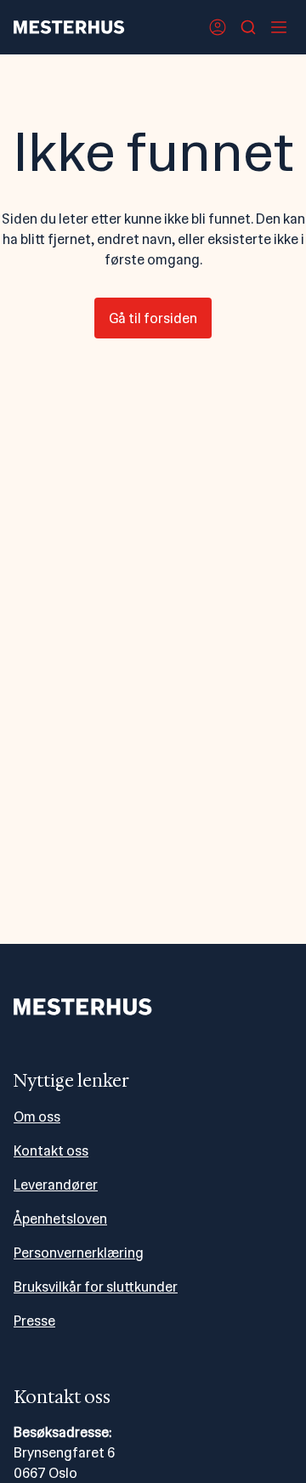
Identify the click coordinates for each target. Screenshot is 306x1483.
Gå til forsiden (153, 318)
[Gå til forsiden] (69, 27)
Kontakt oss (51, 1151)
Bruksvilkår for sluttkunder (96, 1287)
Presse (34, 1321)
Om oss (37, 1117)
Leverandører (56, 1185)
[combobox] (248, 27)
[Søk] (248, 27)
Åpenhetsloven (60, 1219)
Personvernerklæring (79, 1253)
